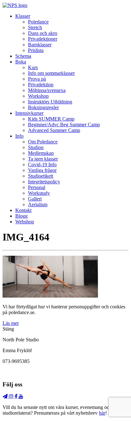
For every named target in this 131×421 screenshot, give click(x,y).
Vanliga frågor (42, 170)
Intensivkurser (29, 113)
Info (19, 136)
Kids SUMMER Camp (51, 119)
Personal (36, 187)
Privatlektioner (42, 39)
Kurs (33, 67)
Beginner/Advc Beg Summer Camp (64, 124)
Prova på (37, 79)
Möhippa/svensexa (47, 90)
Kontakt (23, 210)
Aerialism (37, 204)
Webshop (24, 221)
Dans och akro (42, 33)
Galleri (35, 198)
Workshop (38, 96)
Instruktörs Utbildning (50, 101)
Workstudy (39, 193)
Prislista (36, 50)
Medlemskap (41, 153)
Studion (36, 147)
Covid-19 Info (42, 164)
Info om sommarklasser (51, 73)
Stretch (35, 27)
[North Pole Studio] (15, 5)
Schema (23, 56)
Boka (20, 61)
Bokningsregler (43, 107)
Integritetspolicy (44, 181)
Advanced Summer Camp (54, 130)
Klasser (22, 16)
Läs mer (11, 323)
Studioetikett (40, 176)
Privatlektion (40, 84)
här (102, 413)
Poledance (38, 21)
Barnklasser (40, 44)
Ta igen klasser (43, 158)
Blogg (21, 216)
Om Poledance (43, 141)
